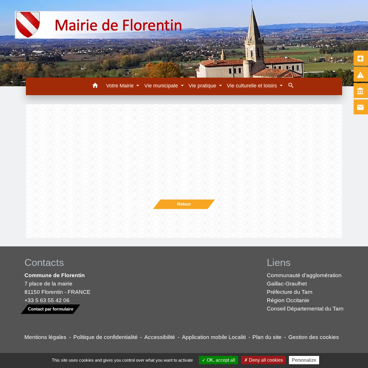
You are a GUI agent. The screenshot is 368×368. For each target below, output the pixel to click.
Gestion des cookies (313, 337)
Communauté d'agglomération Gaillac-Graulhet (304, 279)
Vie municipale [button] (161, 86)
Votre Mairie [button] (120, 86)
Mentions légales (45, 337)
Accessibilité (159, 337)
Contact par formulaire (50, 308)
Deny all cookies (265, 360)
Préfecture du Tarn (290, 292)
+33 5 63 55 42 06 (47, 300)
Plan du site (266, 337)
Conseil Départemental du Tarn (305, 308)
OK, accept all (220, 360)
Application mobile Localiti (214, 337)
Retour (184, 204)
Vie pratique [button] (203, 86)
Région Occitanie (288, 300)
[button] (95, 86)
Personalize (304, 360)
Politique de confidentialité (105, 337)
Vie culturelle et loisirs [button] (252, 86)
